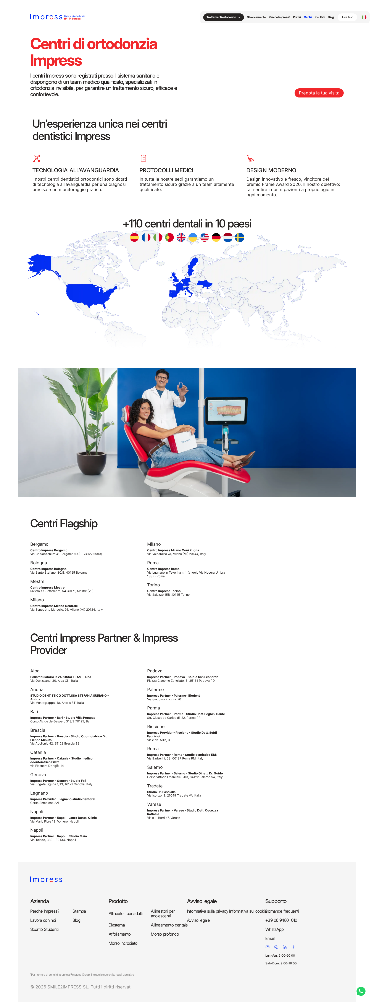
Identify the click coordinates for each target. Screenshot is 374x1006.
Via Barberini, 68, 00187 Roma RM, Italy (182, 756)
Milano (37, 599)
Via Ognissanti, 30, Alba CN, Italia (60, 678)
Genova (38, 774)
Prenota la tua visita (319, 93)
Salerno (155, 767)
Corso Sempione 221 (62, 801)
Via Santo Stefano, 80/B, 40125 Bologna (58, 570)
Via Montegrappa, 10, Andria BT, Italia (69, 699)
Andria (37, 689)
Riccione (156, 726)
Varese (154, 804)
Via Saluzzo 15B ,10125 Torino (168, 592)
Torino (153, 584)
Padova (154, 670)
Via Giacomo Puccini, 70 (173, 697)
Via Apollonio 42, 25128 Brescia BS (68, 740)
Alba (34, 670)
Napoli (36, 811)
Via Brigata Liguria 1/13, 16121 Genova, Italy (61, 782)
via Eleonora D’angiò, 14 (61, 762)
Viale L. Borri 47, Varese (182, 814)
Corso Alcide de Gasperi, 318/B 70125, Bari (62, 719)
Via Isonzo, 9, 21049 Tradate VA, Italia (174, 793)
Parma (153, 708)
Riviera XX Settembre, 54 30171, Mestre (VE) (62, 589)
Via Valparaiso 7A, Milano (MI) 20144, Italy (176, 552)
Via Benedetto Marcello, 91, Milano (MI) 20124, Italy (66, 607)
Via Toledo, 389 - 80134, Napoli (58, 838)
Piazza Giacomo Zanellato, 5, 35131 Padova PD (183, 678)
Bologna (38, 562)
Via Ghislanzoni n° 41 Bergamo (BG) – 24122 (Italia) (66, 552)
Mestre (37, 581)
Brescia (37, 730)
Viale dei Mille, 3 (182, 736)
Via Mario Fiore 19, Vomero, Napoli (63, 819)
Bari (34, 711)
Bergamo (39, 544)
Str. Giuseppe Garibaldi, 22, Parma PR (186, 715)
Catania (38, 752)
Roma (153, 562)
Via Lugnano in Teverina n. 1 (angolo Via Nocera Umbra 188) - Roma (186, 572)
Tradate (155, 786)
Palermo (155, 689)
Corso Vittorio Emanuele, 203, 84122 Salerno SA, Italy (185, 775)
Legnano (39, 793)
